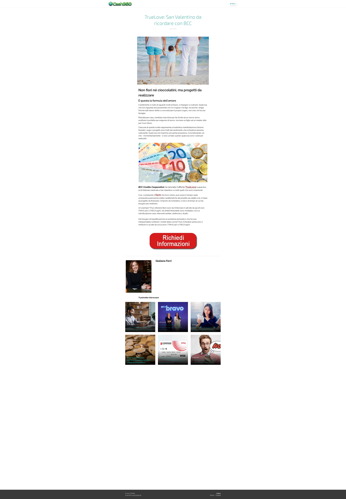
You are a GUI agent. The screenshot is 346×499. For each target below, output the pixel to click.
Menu (233, 4)
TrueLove (190, 187)
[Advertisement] (192, 415)
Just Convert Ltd (136, 495)
